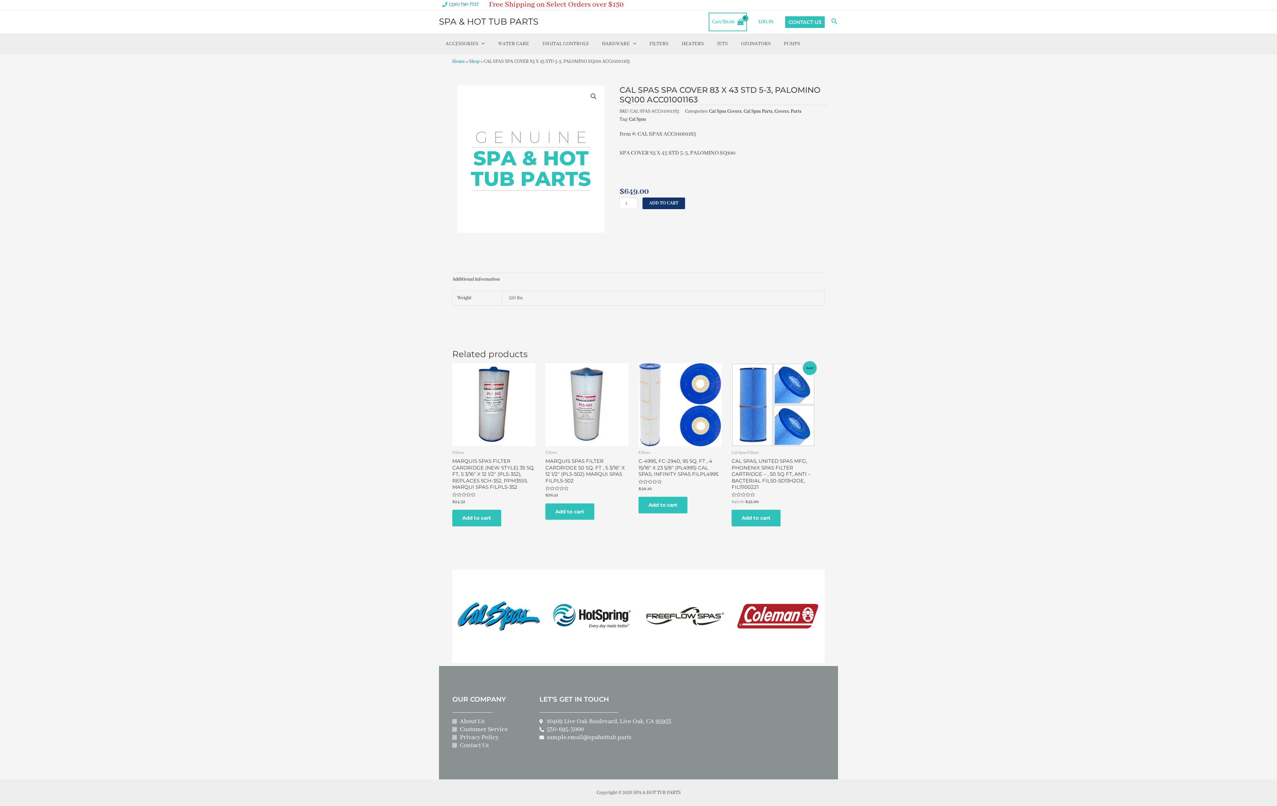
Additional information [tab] (476, 279)
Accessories (462, 44)
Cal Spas (637, 119)
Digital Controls (565, 44)
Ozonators (756, 44)
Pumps (792, 44)
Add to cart (663, 203)
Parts (796, 111)
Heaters (693, 44)
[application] (481, 44)
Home (458, 62)
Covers (782, 111)
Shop (474, 62)
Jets (722, 44)
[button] (594, 96)
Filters (658, 44)
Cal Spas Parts (758, 111)
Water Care (513, 44)
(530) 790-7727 (464, 4)
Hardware (616, 44)
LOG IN (766, 22)
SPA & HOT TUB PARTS (488, 21)
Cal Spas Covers (725, 111)
